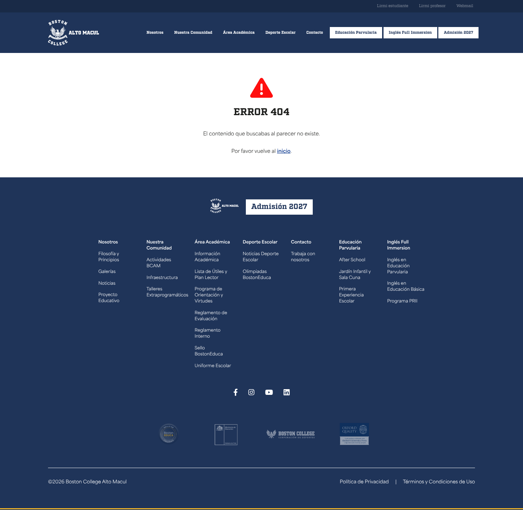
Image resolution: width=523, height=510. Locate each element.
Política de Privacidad (364, 482)
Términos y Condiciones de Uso (439, 482)
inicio (284, 151)
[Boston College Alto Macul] (73, 32)
